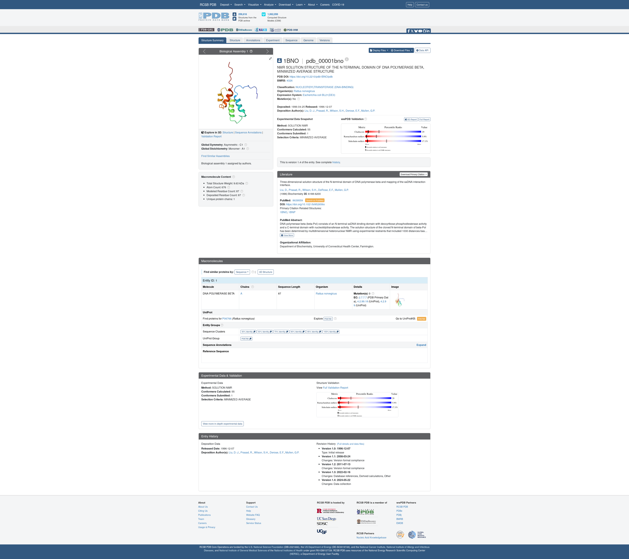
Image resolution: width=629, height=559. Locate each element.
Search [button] (238, 4)
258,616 (242, 14)
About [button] (311, 4)
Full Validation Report (335, 387)
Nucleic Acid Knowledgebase (371, 537)
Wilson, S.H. (337, 110)
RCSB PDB (208, 4)
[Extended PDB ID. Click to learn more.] (347, 59)
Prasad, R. (322, 110)
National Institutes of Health (288, 550)
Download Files (401, 50)
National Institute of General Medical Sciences (243, 550)
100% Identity (330, 331)
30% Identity (247, 331)
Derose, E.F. (353, 110)
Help (410, 4)
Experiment (272, 40)
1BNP (291, 212)
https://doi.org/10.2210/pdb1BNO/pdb (311, 76)
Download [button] (285, 4)
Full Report (424, 119)
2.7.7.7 (363, 297)
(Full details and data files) (350, 443)
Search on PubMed (315, 200)
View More (288, 235)
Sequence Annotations (248, 132)
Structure (235, 40)
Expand (421, 345)
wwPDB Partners (406, 502)
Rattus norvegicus (304, 91)
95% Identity (312, 331)
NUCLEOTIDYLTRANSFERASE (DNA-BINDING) (324, 87)
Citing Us (203, 510)
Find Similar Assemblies (215, 156)
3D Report (412, 119)
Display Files (379, 50)
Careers (325, 4)
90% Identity (296, 331)
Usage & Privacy (206, 527)
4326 (290, 80)
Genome (309, 40)
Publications (204, 514)
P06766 (226, 318)
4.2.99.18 (362, 301)
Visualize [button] (253, 4)
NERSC (294, 553)
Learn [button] (299, 4)
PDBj (398, 514)
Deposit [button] (225, 4)
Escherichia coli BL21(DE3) (319, 95)
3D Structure (265, 272)
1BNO (283, 212)
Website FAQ (253, 514)
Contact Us (252, 506)
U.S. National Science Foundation (265, 547)
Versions (325, 40)
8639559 (298, 200)
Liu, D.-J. (310, 110)
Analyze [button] (269, 4)
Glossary (250, 519)
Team (201, 519)
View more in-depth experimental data (222, 423)
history (336, 162)
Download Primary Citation (413, 174)
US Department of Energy (318, 547)
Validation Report (211, 136)
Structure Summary (212, 40)
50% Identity (263, 331)
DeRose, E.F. (326, 190)
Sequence (291, 40)
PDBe (399, 510)
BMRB (399, 519)
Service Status (253, 523)
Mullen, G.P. (368, 110)
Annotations (253, 40)
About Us (203, 506)
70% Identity (279, 331)
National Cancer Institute (372, 547)
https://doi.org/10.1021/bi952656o (305, 204)
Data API (424, 50)
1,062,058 (272, 14)
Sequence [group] (241, 272)
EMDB (399, 523)
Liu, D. (283, 190)
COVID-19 (338, 4)
